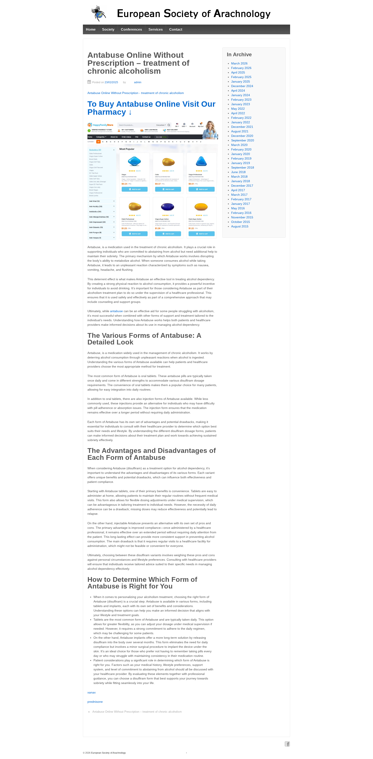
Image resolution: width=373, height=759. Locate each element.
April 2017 (238, 190)
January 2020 (240, 154)
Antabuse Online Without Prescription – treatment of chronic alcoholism (137, 711)
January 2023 (240, 104)
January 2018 (240, 181)
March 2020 (239, 145)
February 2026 (241, 68)
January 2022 (240, 122)
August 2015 (239, 226)
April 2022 (238, 113)
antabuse (116, 311)
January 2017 (240, 203)
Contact (175, 29)
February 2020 (241, 149)
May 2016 (238, 208)
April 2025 (238, 72)
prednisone (95, 701)
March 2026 (239, 63)
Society (108, 29)
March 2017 (239, 194)
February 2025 (241, 77)
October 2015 (240, 222)
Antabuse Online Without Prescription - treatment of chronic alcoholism (135, 93)
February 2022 (241, 117)
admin (137, 82)
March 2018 (239, 176)
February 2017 (241, 199)
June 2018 (238, 172)
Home (91, 29)
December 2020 (242, 136)
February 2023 (241, 99)
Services (156, 29)
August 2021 (239, 131)
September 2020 (242, 140)
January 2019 (240, 163)
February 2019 (241, 158)
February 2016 (241, 212)
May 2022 (238, 108)
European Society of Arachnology (108, 752)
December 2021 (242, 126)
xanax (91, 692)
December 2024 (242, 86)
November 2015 (242, 217)
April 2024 (238, 90)
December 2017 (242, 185)
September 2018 (242, 167)
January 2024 (240, 95)
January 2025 (240, 81)
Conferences (131, 29)
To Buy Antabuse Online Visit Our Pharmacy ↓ (151, 108)
